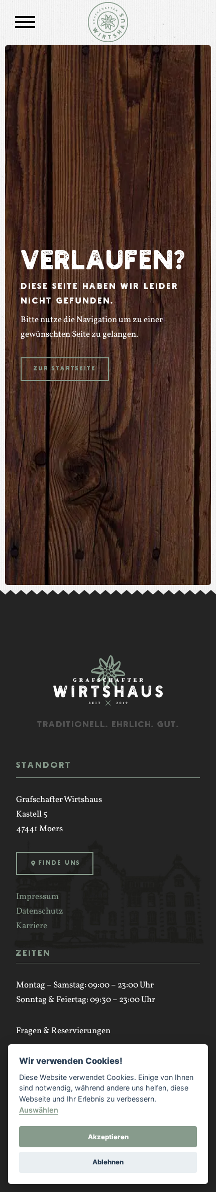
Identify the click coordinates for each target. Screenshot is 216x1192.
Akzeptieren (108, 1137)
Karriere (31, 926)
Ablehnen (108, 1162)
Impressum (37, 897)
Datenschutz (39, 911)
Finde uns (59, 863)
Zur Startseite (65, 368)
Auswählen (38, 1110)
